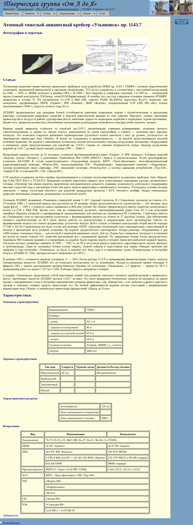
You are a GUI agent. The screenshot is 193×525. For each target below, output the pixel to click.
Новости (29, 13)
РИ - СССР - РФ (44, 9)
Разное (87, 13)
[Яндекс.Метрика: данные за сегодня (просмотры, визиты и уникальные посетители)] (10, 523)
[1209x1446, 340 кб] (101, 73)
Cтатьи (46, 13)
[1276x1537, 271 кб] (133, 73)
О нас (102, 13)
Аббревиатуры (10, 515)
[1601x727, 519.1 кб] (69, 73)
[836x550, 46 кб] (37, 73)
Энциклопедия (25, 9)
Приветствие (12, 13)
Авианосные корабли (67, 9)
